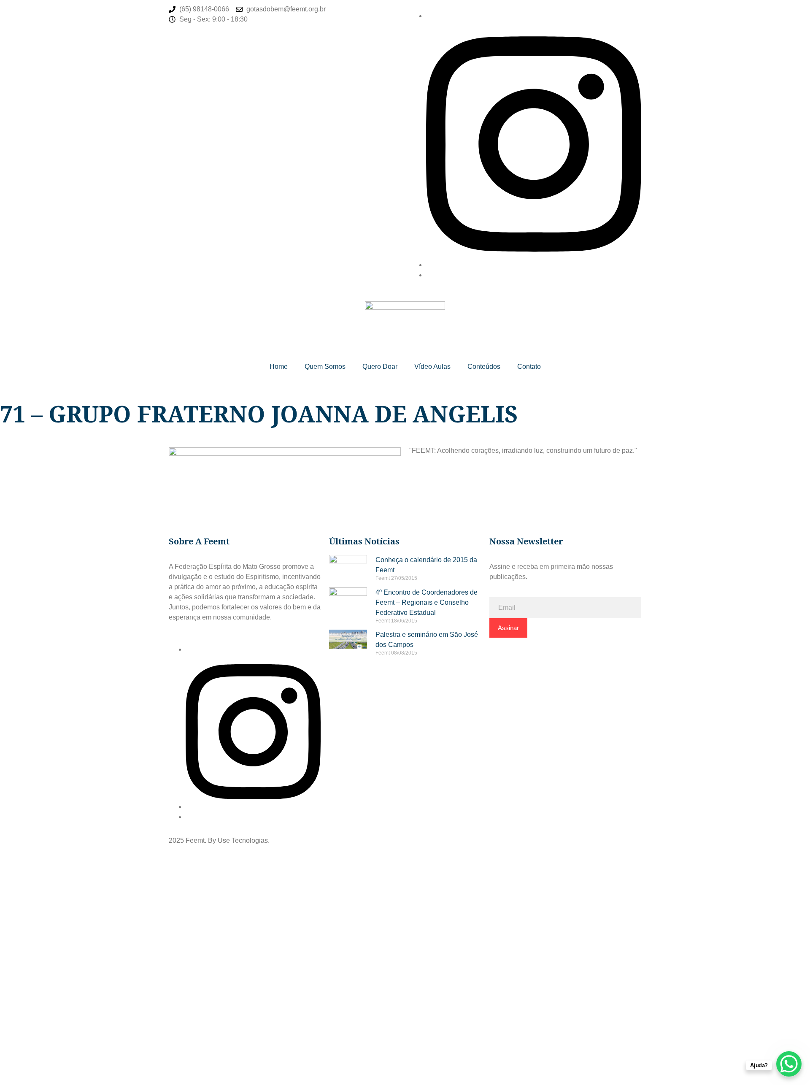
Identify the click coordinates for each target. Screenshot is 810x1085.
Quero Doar (379, 366)
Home (279, 366)
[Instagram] (533, 264)
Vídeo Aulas (432, 366)
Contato (529, 366)
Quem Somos (325, 366)
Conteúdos (483, 366)
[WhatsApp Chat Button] (789, 1064)
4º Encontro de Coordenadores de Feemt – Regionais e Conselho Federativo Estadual (426, 602)
